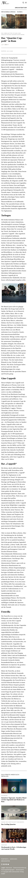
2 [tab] (6, 302)
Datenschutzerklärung (19, 867)
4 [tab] (10, 302)
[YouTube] (8, 864)
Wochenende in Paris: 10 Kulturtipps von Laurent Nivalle (13, 848)
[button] (26, 2)
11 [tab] (14, 304)
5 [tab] (13, 302)
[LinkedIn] (4, 864)
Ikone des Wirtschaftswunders (12, 822)
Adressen (13, 859)
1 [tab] (3, 302)
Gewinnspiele (20, 869)
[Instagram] (1, 864)
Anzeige (4, 845)
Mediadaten (5, 861)
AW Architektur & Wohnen (8, 11)
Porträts (4, 859)
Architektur (20, 11)
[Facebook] (6, 864)
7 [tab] (17, 302)
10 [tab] (24, 302)
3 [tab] (8, 302)
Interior (4, 795)
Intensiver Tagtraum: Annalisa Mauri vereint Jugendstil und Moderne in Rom (14, 799)
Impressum (9, 867)
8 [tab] (20, 302)
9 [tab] (22, 302)
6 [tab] (15, 302)
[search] (23, 2)
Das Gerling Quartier (8, 824)
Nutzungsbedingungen (8, 869)
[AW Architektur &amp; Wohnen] (5, 2)
